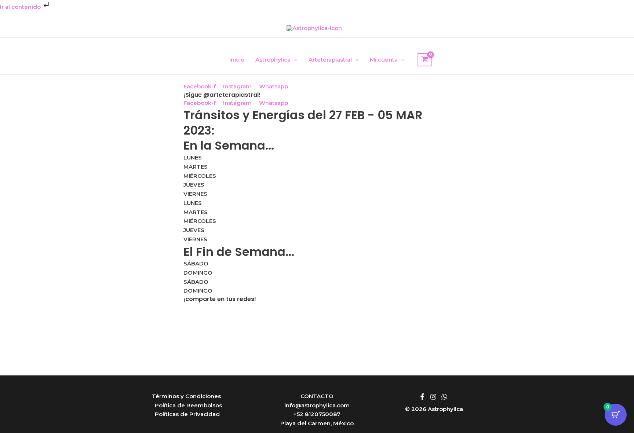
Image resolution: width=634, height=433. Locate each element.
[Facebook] (422, 396)
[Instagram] (433, 396)
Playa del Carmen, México (317, 423)
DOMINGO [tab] (197, 272)
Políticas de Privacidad (187, 414)
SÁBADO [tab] (195, 263)
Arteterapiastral (330, 59)
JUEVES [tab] (193, 184)
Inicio (236, 59)
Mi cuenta (384, 59)
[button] (294, 59)
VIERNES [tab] (195, 193)
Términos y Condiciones (186, 396)
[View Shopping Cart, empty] (425, 59)
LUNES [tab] (192, 157)
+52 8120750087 (316, 414)
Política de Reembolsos (188, 405)
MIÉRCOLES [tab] (199, 175)
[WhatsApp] (444, 396)
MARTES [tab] (195, 166)
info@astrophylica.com (317, 405)
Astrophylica (273, 59)
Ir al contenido (21, 6)
